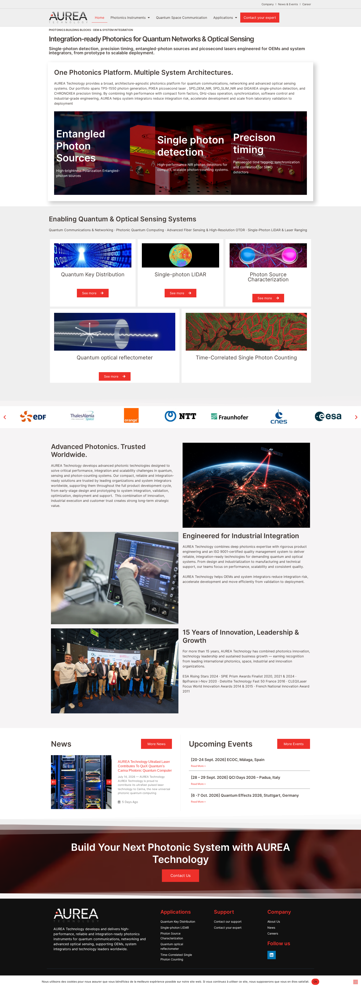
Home (99, 17)
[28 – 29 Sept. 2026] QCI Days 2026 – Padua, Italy (235, 777)
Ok (315, 981)
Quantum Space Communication (181, 17)
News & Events (288, 4)
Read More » (198, 765)
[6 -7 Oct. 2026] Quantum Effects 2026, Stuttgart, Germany (245, 795)
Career (306, 4)
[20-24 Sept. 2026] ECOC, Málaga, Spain (227, 759)
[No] (355, 982)
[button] (4, 417)
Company (268, 4)
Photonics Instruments (128, 17)
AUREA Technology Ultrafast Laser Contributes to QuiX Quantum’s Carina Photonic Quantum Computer (145, 766)
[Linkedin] (271, 955)
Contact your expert (260, 17)
